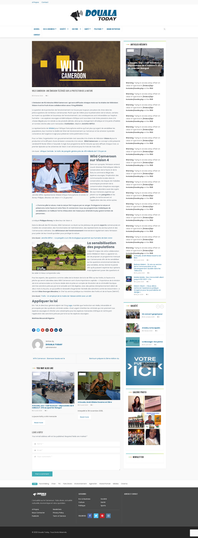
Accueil (37, 29)
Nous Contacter (38, 513)
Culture (75, 29)
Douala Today (54, 344)
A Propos (35, 2)
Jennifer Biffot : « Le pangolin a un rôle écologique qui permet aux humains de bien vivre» (76, 238)
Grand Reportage (113, 29)
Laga (70, 305)
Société (63, 29)
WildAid (51, 128)
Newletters (57, 509)
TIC (59, 484)
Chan (53, 484)
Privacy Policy (58, 513)
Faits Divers (67, 484)
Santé (86, 29)
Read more (38, 422)
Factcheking (44, 484)
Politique (98, 29)
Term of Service (59, 516)
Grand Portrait (105, 484)
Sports (103, 505)
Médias (116, 484)
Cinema (124, 484)
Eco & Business (49, 29)
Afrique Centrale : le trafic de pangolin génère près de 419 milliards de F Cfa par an (73, 151)
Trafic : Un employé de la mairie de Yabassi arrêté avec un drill (66, 296)
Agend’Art (93, 484)
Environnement (148, 324)
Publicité (35, 516)
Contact (45, 2)
